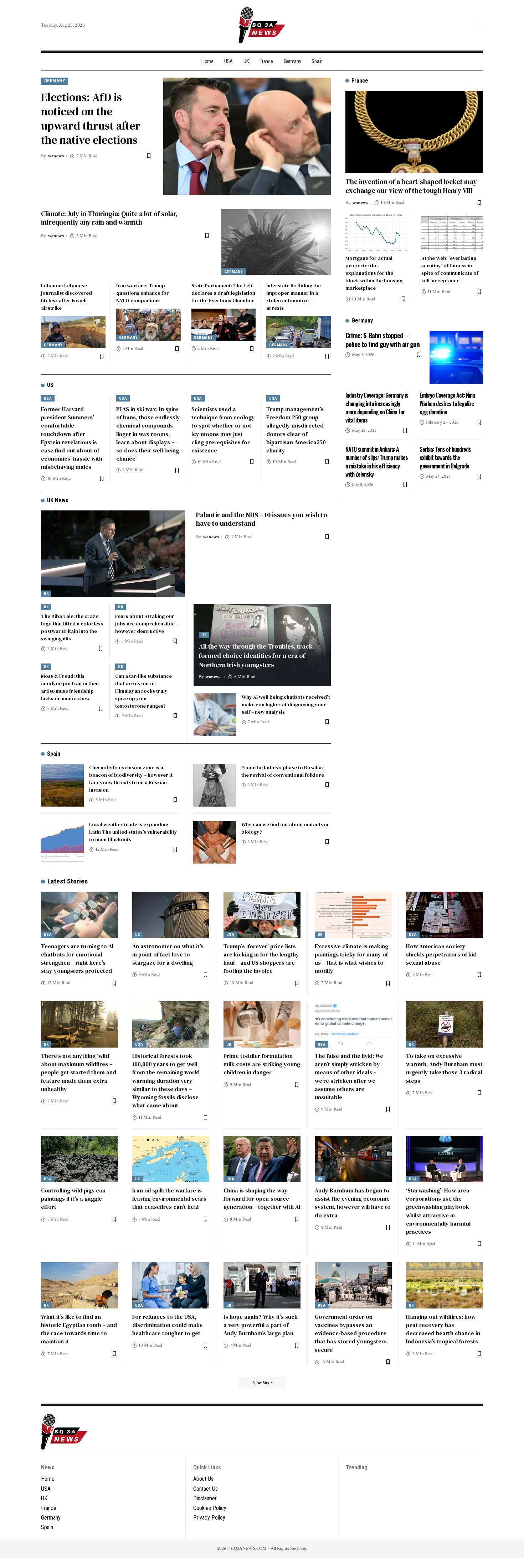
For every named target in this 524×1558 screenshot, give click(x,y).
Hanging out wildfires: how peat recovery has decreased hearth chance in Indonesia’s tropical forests (443, 1329)
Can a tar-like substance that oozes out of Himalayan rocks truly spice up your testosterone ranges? (143, 690)
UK (46, 593)
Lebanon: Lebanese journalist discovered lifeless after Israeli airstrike (66, 296)
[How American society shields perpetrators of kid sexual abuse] (444, 915)
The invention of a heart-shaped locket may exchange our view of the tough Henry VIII (411, 186)
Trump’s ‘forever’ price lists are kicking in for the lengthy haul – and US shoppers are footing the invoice (261, 958)
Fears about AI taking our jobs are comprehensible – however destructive (146, 624)
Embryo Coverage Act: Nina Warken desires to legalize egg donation (447, 403)
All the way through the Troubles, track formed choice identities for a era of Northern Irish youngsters (256, 655)
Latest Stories (67, 881)
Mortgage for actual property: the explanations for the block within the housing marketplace (373, 273)
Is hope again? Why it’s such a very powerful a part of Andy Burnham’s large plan (261, 1325)
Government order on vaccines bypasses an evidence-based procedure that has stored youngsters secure (351, 1333)
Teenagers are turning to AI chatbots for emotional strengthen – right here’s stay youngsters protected (77, 958)
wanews (56, 156)
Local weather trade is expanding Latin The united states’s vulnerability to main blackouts (133, 832)
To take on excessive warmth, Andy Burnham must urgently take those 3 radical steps (444, 1068)
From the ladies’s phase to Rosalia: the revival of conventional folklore (282, 771)
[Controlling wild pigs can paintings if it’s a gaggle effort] (79, 1159)
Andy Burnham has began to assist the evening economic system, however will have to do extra (353, 1202)
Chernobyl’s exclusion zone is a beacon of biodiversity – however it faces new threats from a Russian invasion (131, 778)
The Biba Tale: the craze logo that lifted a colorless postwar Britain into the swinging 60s (72, 627)
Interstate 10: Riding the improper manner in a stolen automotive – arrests (293, 296)
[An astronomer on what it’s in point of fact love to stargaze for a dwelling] (170, 915)
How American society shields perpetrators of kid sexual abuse (441, 954)
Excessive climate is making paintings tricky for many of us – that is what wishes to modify (351, 958)
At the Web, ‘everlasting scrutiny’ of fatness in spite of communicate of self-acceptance (449, 269)
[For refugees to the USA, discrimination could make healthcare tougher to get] (170, 1285)
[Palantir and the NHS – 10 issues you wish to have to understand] (113, 553)
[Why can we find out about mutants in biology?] (214, 842)
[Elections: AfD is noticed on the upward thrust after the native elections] (247, 136)
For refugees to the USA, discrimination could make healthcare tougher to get (167, 1325)
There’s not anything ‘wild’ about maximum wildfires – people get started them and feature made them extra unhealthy (78, 1072)
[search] (472, 25)
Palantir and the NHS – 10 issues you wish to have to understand (261, 519)
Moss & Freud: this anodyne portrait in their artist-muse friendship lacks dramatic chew (70, 687)
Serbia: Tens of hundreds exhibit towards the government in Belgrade (445, 457)
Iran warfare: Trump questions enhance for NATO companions (142, 293)
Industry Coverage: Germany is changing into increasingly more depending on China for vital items (376, 407)
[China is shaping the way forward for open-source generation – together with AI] (262, 1159)
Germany (54, 80)
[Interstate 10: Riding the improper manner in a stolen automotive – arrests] (298, 332)
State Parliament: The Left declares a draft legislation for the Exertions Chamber (223, 293)
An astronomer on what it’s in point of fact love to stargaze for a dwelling (168, 954)
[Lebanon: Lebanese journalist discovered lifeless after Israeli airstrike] (73, 332)
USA (48, 398)
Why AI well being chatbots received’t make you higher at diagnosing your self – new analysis (286, 704)
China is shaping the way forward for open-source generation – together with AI (262, 1198)
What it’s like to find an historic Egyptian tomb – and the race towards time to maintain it (79, 1329)
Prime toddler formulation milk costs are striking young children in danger (262, 1064)
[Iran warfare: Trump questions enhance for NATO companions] (148, 325)
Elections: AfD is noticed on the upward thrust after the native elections (90, 118)
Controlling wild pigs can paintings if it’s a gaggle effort (73, 1198)
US (50, 385)
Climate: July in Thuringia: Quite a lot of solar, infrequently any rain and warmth (109, 218)
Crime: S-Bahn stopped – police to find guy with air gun (382, 339)
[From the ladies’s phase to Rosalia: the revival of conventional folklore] (214, 785)
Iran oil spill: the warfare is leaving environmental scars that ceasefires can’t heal (169, 1198)
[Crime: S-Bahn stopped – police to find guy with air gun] (456, 357)
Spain (53, 753)
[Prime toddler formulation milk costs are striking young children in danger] (262, 1024)
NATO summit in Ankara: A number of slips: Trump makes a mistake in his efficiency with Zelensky (376, 461)
